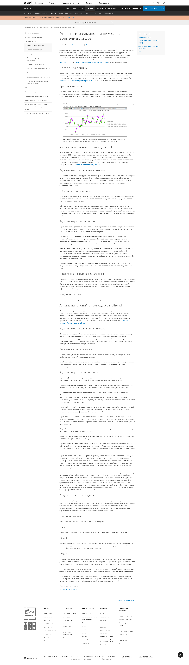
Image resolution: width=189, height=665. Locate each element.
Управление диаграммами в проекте (37, 96)
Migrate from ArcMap (107, 13)
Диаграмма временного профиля (38, 77)
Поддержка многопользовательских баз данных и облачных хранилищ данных (37, 107)
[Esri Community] (25, 628)
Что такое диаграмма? (32, 33)
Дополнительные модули (107, 8)
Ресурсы (90, 8)
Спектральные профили (35, 73)
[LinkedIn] (34, 624)
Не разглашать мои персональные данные (146, 657)
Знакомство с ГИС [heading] (88, 608)
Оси (140, 51)
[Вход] (164, 2)
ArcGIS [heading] (46, 608)
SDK (94, 13)
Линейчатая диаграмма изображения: (35, 59)
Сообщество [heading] (67, 608)
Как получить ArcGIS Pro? (154, 8)
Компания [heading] (103, 608)
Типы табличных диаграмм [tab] (35, 45)
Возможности (78, 8)
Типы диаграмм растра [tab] (34, 50)
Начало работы (41, 13)
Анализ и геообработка (40, 27)
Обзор (66, 8)
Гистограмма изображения (36, 64)
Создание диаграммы (32, 41)
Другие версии (77, 45)
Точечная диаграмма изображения (38, 69)
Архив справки (91, 45)
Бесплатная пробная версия (130, 8)
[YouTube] (34, 628)
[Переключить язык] (158, 3)
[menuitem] (52, 613)
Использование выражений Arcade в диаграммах (37, 115)
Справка (53, 13)
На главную (28, 13)
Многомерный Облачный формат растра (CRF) (77, 81)
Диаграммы (54, 27)
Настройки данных (145, 37)
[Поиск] (153, 3)
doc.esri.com (69, 18)
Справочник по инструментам (70, 13)
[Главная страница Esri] (28, 2)
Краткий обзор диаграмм (33, 37)
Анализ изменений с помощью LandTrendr (92, 62)
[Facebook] (25, 624)
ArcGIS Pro (27, 8)
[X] (30, 624)
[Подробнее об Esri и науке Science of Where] (30, 614)
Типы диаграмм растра (67, 27)
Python (87, 13)
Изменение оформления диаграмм (36, 92)
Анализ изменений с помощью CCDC (87, 165)
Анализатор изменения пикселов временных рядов (38, 82)
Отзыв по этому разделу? (125, 600)
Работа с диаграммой (32, 88)
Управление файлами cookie (127, 657)
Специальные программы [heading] (123, 610)
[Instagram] (30, 628)
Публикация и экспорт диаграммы (36, 100)
